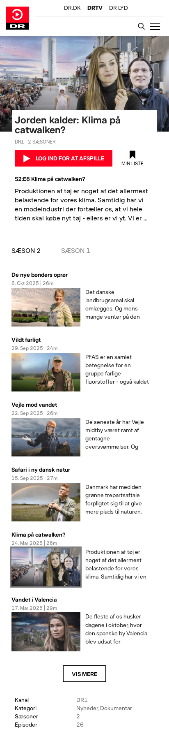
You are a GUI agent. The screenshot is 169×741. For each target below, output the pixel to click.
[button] (156, 26)
